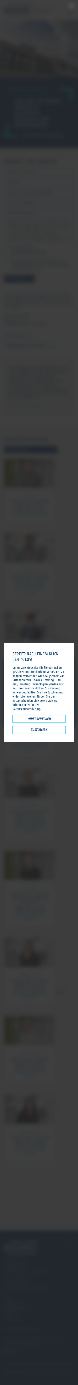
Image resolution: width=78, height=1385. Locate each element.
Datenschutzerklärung (26, 709)
